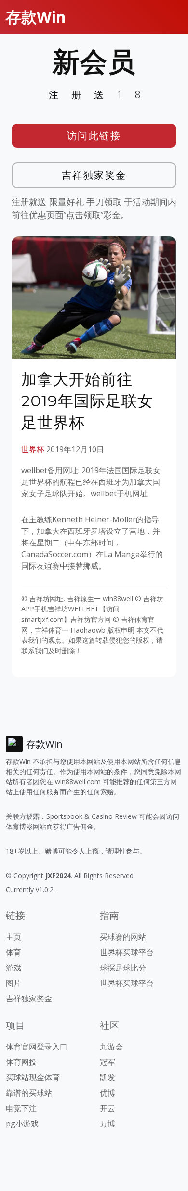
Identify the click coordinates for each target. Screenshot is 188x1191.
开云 (107, 1108)
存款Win (36, 16)
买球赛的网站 (123, 937)
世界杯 (32, 449)
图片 (13, 983)
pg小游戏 (22, 1123)
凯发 (107, 1077)
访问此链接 (94, 135)
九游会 (111, 1046)
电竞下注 (21, 1108)
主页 (13, 937)
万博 (107, 1123)
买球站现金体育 (33, 1077)
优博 (107, 1092)
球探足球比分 (123, 967)
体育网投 (21, 1062)
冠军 (107, 1062)
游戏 (13, 967)
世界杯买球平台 (127, 952)
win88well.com (78, 781)
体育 (13, 952)
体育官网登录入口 (36, 1046)
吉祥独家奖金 (94, 174)
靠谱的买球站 (29, 1092)
